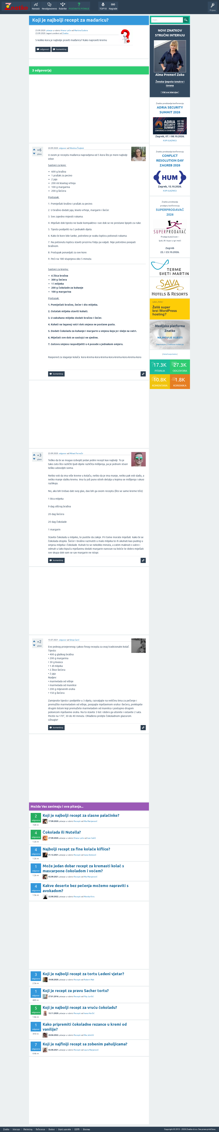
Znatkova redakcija (175, 344)
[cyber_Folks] (170, 318)
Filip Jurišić (89, 996)
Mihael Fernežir (76, 453)
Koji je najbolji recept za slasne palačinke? (81, 815)
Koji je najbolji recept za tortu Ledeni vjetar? (83, 973)
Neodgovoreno (49, 8)
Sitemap (86, 1129)
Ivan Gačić (91, 838)
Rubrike (63, 8)
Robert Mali (89, 980)
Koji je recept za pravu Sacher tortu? (76, 990)
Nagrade (113, 8)
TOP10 (103, 8)
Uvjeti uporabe (64, 1129)
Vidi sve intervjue (170, 92)
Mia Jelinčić (89, 1035)
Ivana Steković (90, 855)
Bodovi (52, 1129)
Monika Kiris (89, 896)
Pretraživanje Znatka (170, 354)
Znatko (65, 33)
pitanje (49, 30)
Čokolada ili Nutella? (62, 832)
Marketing (27, 1129)
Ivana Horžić (89, 1013)
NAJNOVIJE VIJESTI (169, 337)
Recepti (77, 821)
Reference (40, 1129)
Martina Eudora (81, 30)
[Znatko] (16, 6)
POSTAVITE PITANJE (79, 8)
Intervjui (16, 1129)
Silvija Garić (74, 640)
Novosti (36, 8)
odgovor (62, 148)
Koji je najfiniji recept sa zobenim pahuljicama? (85, 1044)
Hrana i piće (66, 30)
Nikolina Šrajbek (77, 148)
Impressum (161, 344)
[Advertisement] (89, 109)
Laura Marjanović (91, 1050)
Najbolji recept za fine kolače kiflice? (76, 849)
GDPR (77, 1129)
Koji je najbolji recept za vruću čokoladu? (80, 1007)
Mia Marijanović (90, 821)
